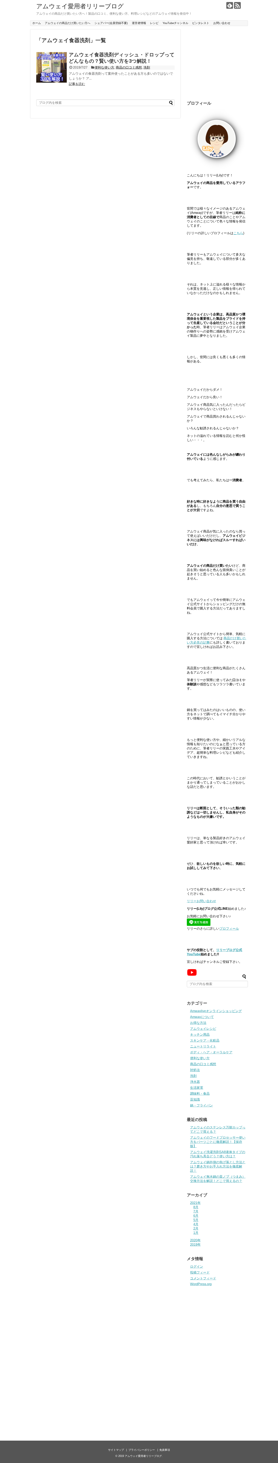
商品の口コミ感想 (129, 67)
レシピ (154, 23)
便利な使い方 (104, 67)
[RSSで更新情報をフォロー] (237, 5)
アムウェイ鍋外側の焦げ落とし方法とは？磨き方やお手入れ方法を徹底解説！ (217, 1166)
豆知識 (195, 1099)
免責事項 (164, 1449)
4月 (195, 1224)
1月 (195, 1232)
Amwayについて (202, 1017)
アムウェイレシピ (203, 1028)
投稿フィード (200, 1272)
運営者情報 (139, 23)
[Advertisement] (217, 65)
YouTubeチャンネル (175, 23)
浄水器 (195, 1082)
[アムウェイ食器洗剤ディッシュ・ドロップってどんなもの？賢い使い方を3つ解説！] (51, 67)
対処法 (195, 1070)
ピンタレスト (200, 23)
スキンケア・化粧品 (204, 1040)
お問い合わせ (221, 23)
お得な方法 (198, 1023)
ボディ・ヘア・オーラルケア (211, 1052)
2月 (195, 1228)
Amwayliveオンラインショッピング (216, 1011)
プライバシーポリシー (141, 1449)
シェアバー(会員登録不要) (111, 23)
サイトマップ (116, 1449)
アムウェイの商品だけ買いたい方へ (67, 23)
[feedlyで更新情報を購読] (229, 5)
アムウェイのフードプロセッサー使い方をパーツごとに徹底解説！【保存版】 (217, 1142)
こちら (238, 233)
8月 (195, 1207)
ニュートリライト (203, 1046)
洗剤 (146, 67)
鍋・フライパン (201, 1105)
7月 (195, 1211)
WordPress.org (201, 1284)
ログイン (196, 1266)
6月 (195, 1215)
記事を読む (77, 84)
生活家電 (196, 1087)
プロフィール (229, 928)
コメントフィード (203, 1278)
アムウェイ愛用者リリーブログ (80, 6)
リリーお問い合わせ (201, 901)
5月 (195, 1220)
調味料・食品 (200, 1093)
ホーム (36, 23)
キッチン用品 (200, 1034)
